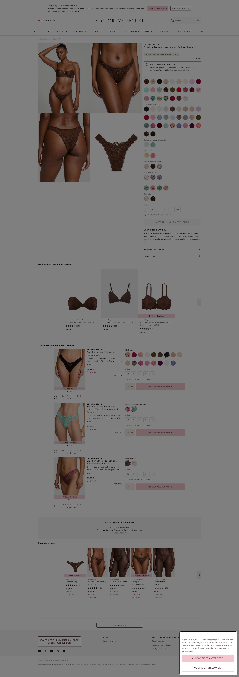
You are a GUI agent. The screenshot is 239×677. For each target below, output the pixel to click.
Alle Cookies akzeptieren (208, 658)
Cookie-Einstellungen (208, 668)
